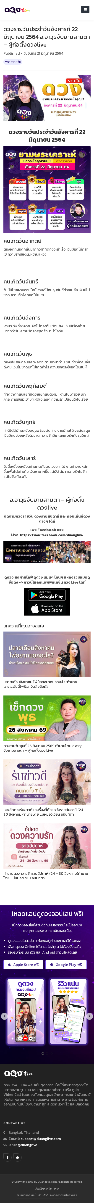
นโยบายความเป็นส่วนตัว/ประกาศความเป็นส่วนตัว (47, 1195)
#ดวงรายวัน (13, 61)
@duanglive (27, 1144)
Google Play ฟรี (69, 964)
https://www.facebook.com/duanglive (51, 534)
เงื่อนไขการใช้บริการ (47, 1189)
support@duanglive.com (41, 1138)
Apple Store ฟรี (26, 964)
